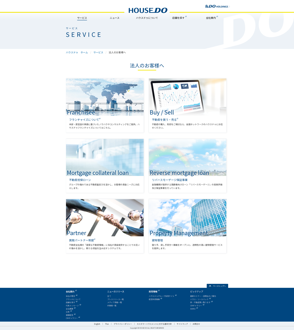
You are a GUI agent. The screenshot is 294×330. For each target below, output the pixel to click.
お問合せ (196, 324)
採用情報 (153, 291)
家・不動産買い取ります (200, 302)
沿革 (68, 311)
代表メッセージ (72, 305)
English (97, 324)
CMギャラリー (72, 318)
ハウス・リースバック (199, 299)
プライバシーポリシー (123, 324)
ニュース (114, 18)
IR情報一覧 (111, 305)
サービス (82, 18)
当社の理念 (70, 296)
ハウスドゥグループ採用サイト (161, 296)
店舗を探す (178, 18)
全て (109, 296)
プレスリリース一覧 (115, 299)
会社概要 (69, 308)
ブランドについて (73, 299)
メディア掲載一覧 (114, 302)
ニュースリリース (115, 291)
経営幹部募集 (154, 299)
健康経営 (69, 315)
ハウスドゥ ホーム (77, 52)
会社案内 (211, 18)
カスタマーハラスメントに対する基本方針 (154, 324)
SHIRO (193, 308)
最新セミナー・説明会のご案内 (203, 296)
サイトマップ (182, 324)
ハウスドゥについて (147, 18)
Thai (107, 324)
